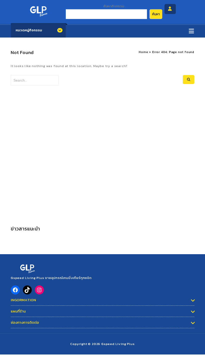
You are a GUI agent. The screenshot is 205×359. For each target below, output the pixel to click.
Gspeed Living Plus (117, 343)
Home (143, 52)
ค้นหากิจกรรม (114, 6)
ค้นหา (156, 14)
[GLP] (38, 10)
